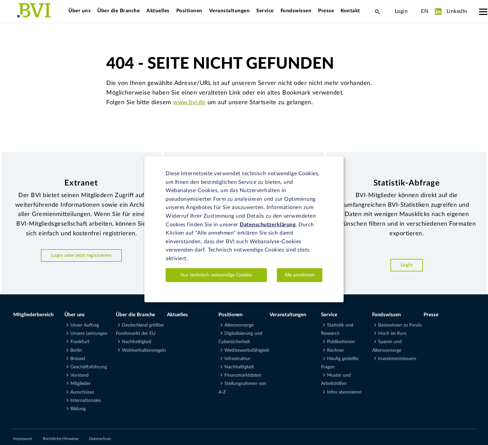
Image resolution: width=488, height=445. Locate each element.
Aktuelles (158, 10)
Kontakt (350, 10)
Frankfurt (79, 341)
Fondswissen (296, 10)
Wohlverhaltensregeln (144, 350)
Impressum (22, 439)
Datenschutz (100, 439)
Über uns (79, 10)
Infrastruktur (237, 358)
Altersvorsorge (239, 325)
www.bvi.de (189, 103)
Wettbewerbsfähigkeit (246, 350)
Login (401, 11)
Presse (326, 10)
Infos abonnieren (344, 392)
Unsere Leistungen (89, 333)
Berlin (76, 350)
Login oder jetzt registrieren (81, 255)
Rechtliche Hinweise (60, 439)
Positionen (189, 10)
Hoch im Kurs (392, 333)
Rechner (335, 350)
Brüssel (77, 358)
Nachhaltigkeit (136, 341)
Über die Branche (118, 10)
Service (265, 10)
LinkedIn (456, 11)
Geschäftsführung (88, 367)
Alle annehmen (300, 274)
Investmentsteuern (397, 358)
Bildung (78, 409)
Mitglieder (80, 383)
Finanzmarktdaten (242, 375)
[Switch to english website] (414, 11)
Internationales (85, 400)
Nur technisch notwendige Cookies (216, 274)
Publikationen (341, 341)
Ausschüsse (82, 392)
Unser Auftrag (84, 325)
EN (424, 11)
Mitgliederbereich (33, 314)
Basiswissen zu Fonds (400, 325)
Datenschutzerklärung (267, 224)
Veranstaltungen (229, 10)
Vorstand (79, 375)
